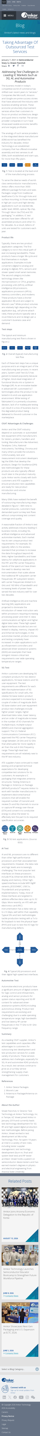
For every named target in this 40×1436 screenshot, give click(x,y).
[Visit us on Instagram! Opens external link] (27, 1397)
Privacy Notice (8, 1416)
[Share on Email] (23, 65)
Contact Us (10, 9)
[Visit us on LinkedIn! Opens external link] (4, 1397)
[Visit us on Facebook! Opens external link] (15, 1397)
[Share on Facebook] (18, 65)
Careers (4, 9)
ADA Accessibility (8, 1408)
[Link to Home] (8, 1380)
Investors (23, 5)
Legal (4, 1424)
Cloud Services (31, 5)
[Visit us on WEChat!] (33, 1397)
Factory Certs (16, 5)
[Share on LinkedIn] (9, 65)
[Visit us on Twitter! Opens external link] (9, 1397)
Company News (11, 1296)
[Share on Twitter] (14, 65)
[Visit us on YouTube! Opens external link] (21, 1397)
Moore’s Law (12, 1090)
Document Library (7, 5)
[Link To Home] (29, 15)
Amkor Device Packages (17, 1087)
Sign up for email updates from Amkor (22, 1390)
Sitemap (5, 1428)
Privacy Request (8, 1420)
